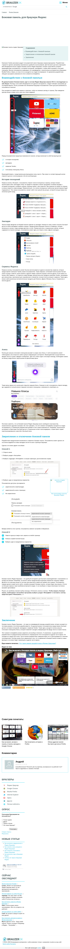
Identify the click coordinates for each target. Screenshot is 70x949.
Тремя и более (7, 823)
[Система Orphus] (13, 870)
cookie (39, 948)
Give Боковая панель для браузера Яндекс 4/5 (31, 687)
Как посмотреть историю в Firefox (34, 743)
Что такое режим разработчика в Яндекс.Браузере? (37, 643)
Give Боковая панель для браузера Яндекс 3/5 (30, 687)
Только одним (7, 820)
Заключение (30, 57)
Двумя (5, 821)
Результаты (5, 833)
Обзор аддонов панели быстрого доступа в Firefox (57, 743)
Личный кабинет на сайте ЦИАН (11, 911)
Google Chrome (12, 788)
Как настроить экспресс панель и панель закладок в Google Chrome (11, 744)
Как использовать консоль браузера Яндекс (59, 494)
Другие (9, 801)
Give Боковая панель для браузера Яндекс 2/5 (28, 687)
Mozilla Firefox (12, 791)
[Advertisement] (35, 33)
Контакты (13, 944)
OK (43, 948)
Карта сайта (6, 944)
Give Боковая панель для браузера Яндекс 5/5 (33, 687)
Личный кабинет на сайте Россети (12, 893)
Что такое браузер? (9, 825)
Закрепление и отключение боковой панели (40, 54)
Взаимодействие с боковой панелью (38, 51)
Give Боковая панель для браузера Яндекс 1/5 (27, 687)
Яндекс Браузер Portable (9, 884)
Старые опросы (6, 832)
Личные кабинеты (13, 804)
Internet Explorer (13, 795)
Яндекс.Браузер (13, 785)
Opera (9, 798)
